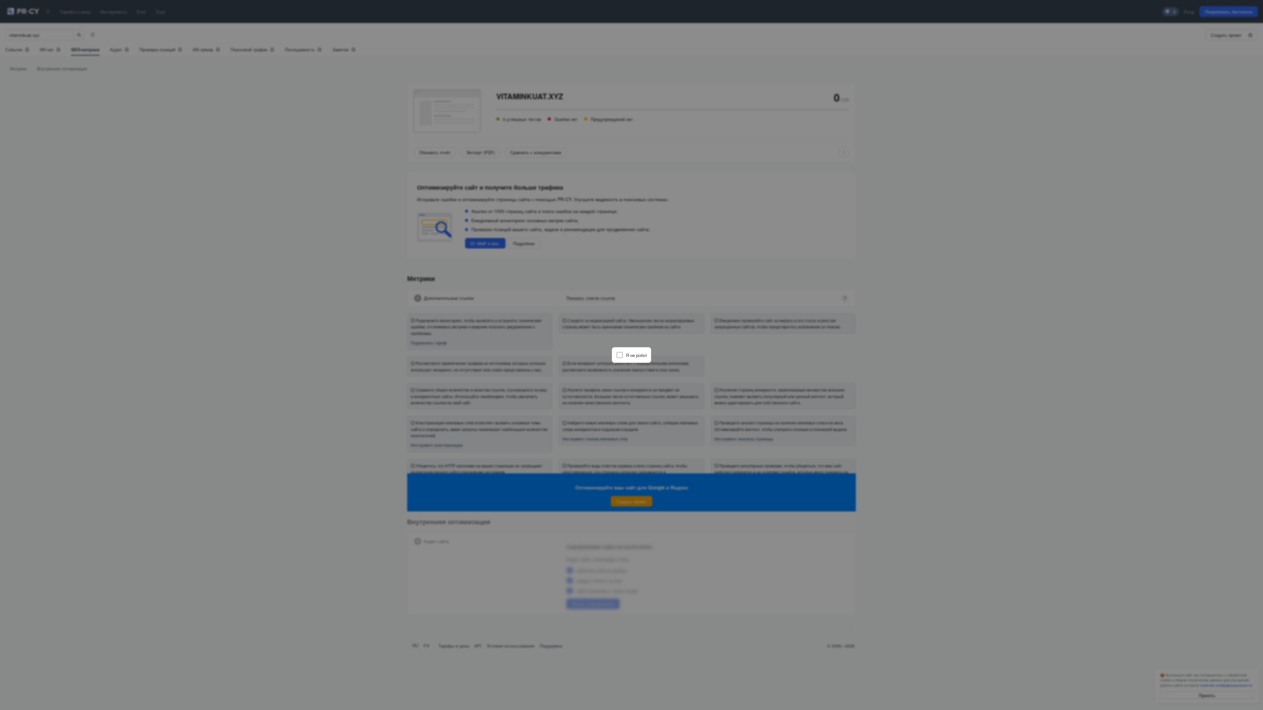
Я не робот (636, 355)
